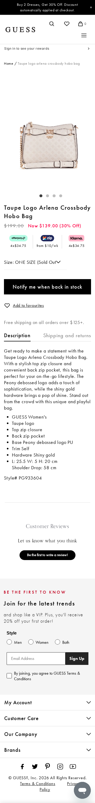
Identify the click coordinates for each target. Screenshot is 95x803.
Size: (9, 262)
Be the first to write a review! (47, 554)
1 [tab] (38, 194)
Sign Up (76, 658)
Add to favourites (28, 305)
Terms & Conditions (37, 783)
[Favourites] (67, 24)
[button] (7, 305)
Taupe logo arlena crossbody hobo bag (49, 63)
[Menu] (84, 35)
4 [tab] (58, 194)
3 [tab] (51, 194)
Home (8, 63)
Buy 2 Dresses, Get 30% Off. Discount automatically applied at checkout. (47, 7)
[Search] (52, 24)
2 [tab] (45, 194)
